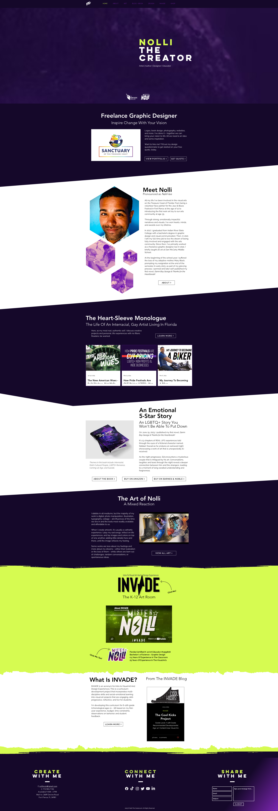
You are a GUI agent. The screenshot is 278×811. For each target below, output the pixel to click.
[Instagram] (137, 788)
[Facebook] (127, 788)
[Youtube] (148, 788)
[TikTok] (132, 788)
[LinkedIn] (153, 788)
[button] (116, 145)
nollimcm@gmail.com (48, 786)
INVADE (165, 711)
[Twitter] (143, 788)
